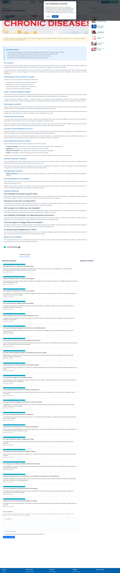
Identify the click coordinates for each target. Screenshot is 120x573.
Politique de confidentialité (61, 12)
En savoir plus (71, 12)
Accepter (55, 16)
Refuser (48, 16)
